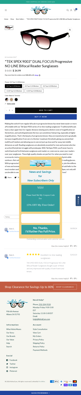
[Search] (67, 10)
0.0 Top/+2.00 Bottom (50, 85)
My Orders (37, 336)
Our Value (10, 340)
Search (9, 347)
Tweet (20, 177)
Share (9, 177)
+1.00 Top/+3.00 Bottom (34, 90)
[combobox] (13, 217)
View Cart (37, 333)
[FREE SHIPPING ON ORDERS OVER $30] (40, 2)
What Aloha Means (13, 329)
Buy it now (41, 117)
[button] (40, 393)
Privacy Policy (38, 340)
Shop (12, 19)
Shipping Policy (39, 343)
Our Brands (10, 336)
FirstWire (41, 381)
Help (8, 343)
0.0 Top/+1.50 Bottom (31, 85)
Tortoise (11, 99)
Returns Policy (38, 347)
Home (6, 19)
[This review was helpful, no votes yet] (71, 246)
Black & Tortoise (7, 99)
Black (16, 99)
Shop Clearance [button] (65, 287)
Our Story (10, 333)
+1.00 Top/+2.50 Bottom (14, 90)
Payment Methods (40, 350)
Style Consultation (40, 329)
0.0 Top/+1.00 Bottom (13, 85)
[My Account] (71, 10)
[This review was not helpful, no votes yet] (75, 246)
